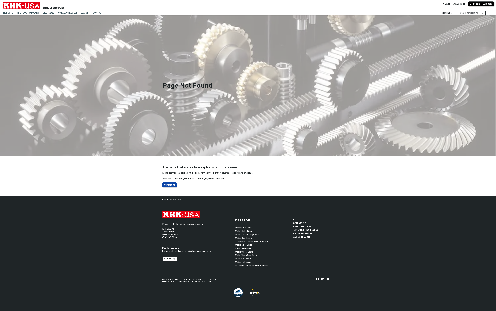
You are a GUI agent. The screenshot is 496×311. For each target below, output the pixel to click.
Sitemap (207, 282)
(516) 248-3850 (169, 237)
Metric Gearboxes (243, 258)
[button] (483, 13)
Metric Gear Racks (243, 238)
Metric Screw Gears (244, 252)
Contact (98, 13)
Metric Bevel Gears (244, 248)
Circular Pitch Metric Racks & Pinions (252, 241)
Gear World (299, 223)
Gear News (48, 13)
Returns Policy (196, 282)
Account (460, 4)
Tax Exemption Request (306, 230)
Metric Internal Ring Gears (247, 234)
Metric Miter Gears (243, 245)
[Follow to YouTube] (328, 279)
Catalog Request (67, 13)
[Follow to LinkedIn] (322, 279)
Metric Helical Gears (244, 231)
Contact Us (169, 185)
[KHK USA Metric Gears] (21, 4)
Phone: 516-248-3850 (482, 4)
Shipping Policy (182, 282)
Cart (447, 4)
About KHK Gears (302, 233)
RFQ (295, 219)
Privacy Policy (168, 282)
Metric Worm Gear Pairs (246, 255)
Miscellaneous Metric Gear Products (252, 265)
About (84, 13)
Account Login (301, 237)
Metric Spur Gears (243, 227)
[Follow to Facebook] (317, 279)
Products (7, 13)
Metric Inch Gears (243, 262)
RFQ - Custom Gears (28, 13)
